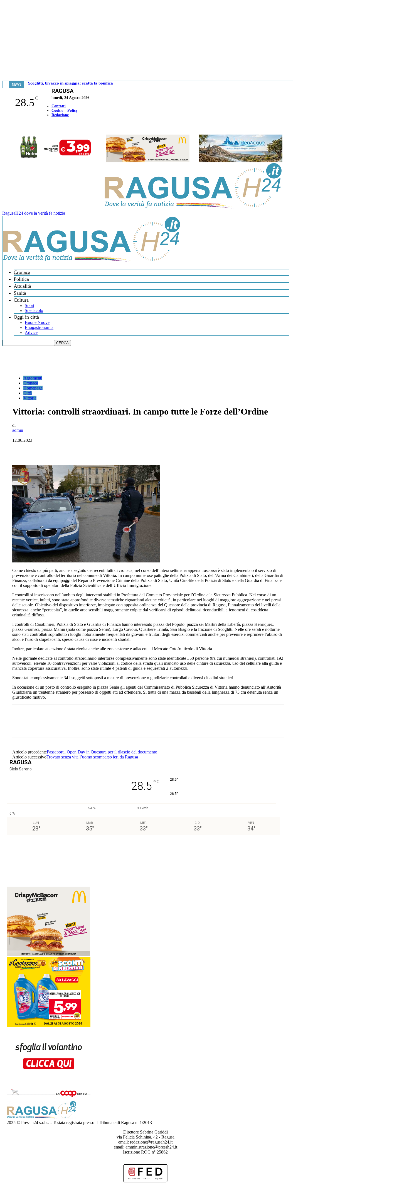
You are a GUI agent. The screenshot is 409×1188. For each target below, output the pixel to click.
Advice (31, 332)
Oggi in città (26, 317)
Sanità (20, 293)
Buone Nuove (37, 322)
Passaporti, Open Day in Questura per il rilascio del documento (102, 752)
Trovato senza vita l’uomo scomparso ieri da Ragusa (92, 757)
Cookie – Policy (64, 110)
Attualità (22, 286)
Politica (21, 279)
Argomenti (32, 378)
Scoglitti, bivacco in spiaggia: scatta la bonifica (70, 83)
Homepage (33, 388)
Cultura (21, 300)
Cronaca (22, 272)
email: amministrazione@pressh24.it (145, 1147)
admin (17, 430)
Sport (29, 305)
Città (27, 393)
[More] (143, 449)
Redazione (60, 115)
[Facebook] (3, 127)
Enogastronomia (39, 327)
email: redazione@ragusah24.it (145, 1142)
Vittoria (29, 398)
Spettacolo (34, 310)
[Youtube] (6, 127)
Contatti (58, 106)
